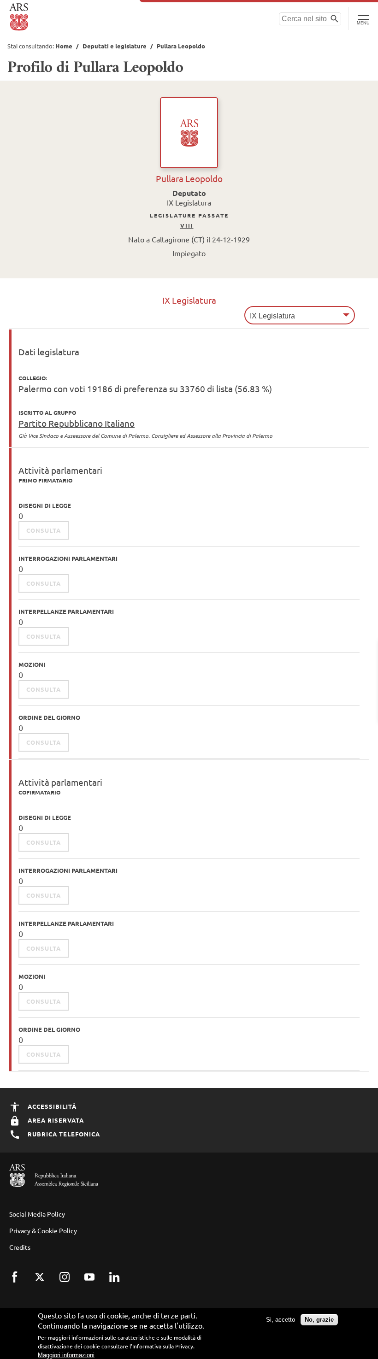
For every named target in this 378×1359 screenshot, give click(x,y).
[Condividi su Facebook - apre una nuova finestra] (20, 1282)
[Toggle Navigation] (363, 18)
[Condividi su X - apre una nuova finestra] (45, 1282)
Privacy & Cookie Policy (43, 1230)
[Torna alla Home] (19, 17)
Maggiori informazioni (66, 1355)
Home (63, 46)
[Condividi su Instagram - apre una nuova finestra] (70, 1282)
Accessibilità (51, 1106)
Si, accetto (280, 1319)
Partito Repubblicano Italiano (76, 423)
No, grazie (319, 1319)
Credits (19, 1247)
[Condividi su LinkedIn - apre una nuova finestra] (120, 1282)
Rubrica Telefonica (63, 1134)
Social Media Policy (37, 1214)
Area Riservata (55, 1120)
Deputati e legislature (115, 46)
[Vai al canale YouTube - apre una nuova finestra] (95, 1282)
